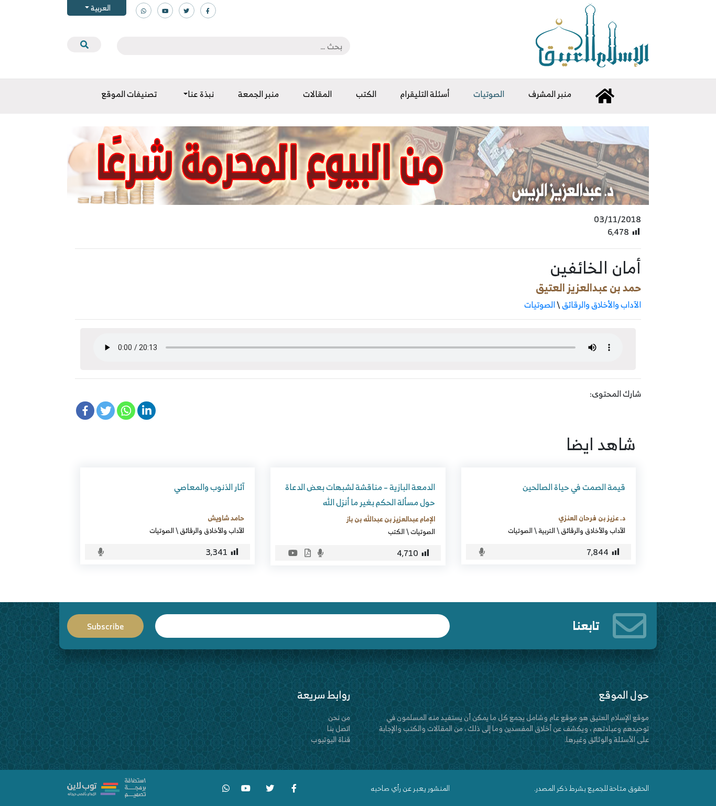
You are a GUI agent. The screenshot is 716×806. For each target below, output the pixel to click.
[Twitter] (105, 410)
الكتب (396, 531)
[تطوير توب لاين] (106, 786)
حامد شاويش (226, 518)
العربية (100, 7)
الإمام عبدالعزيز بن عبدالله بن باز (390, 519)
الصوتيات (539, 304)
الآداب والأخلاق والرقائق (601, 304)
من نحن (339, 717)
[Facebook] (85, 410)
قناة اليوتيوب (330, 739)
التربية (546, 530)
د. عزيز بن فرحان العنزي (591, 518)
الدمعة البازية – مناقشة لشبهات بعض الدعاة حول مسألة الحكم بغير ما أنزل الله (360, 494)
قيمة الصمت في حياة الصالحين (574, 487)
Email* (302, 621)
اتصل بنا (338, 728)
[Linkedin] (146, 410)
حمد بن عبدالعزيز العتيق (588, 287)
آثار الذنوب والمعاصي (209, 487)
